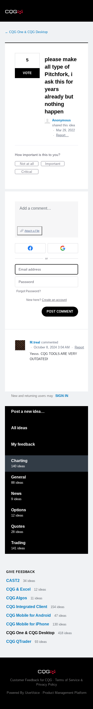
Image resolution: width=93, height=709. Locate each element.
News (16, 493)
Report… (62, 135)
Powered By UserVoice (24, 693)
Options (18, 510)
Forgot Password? (28, 291)
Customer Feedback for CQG (31, 680)
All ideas (19, 428)
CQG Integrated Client (27, 607)
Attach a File (32, 230)
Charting (19, 461)
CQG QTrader (19, 641)
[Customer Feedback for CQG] (46, 10)
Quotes (18, 526)
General (18, 477)
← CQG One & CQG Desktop (26, 32)
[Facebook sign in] (30, 248)
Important (54, 164)
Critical (29, 172)
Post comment (60, 311)
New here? (46, 300)
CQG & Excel (18, 589)
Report (79, 347)
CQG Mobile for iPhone (28, 624)
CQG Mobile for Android (29, 615)
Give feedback (20, 572)
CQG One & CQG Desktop (31, 633)
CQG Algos (17, 598)
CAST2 (13, 580)
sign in (61, 396)
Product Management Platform (65, 693)
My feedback (23, 444)
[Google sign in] (63, 248)
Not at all (29, 164)
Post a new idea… (28, 411)
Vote (27, 73)
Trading (18, 543)
